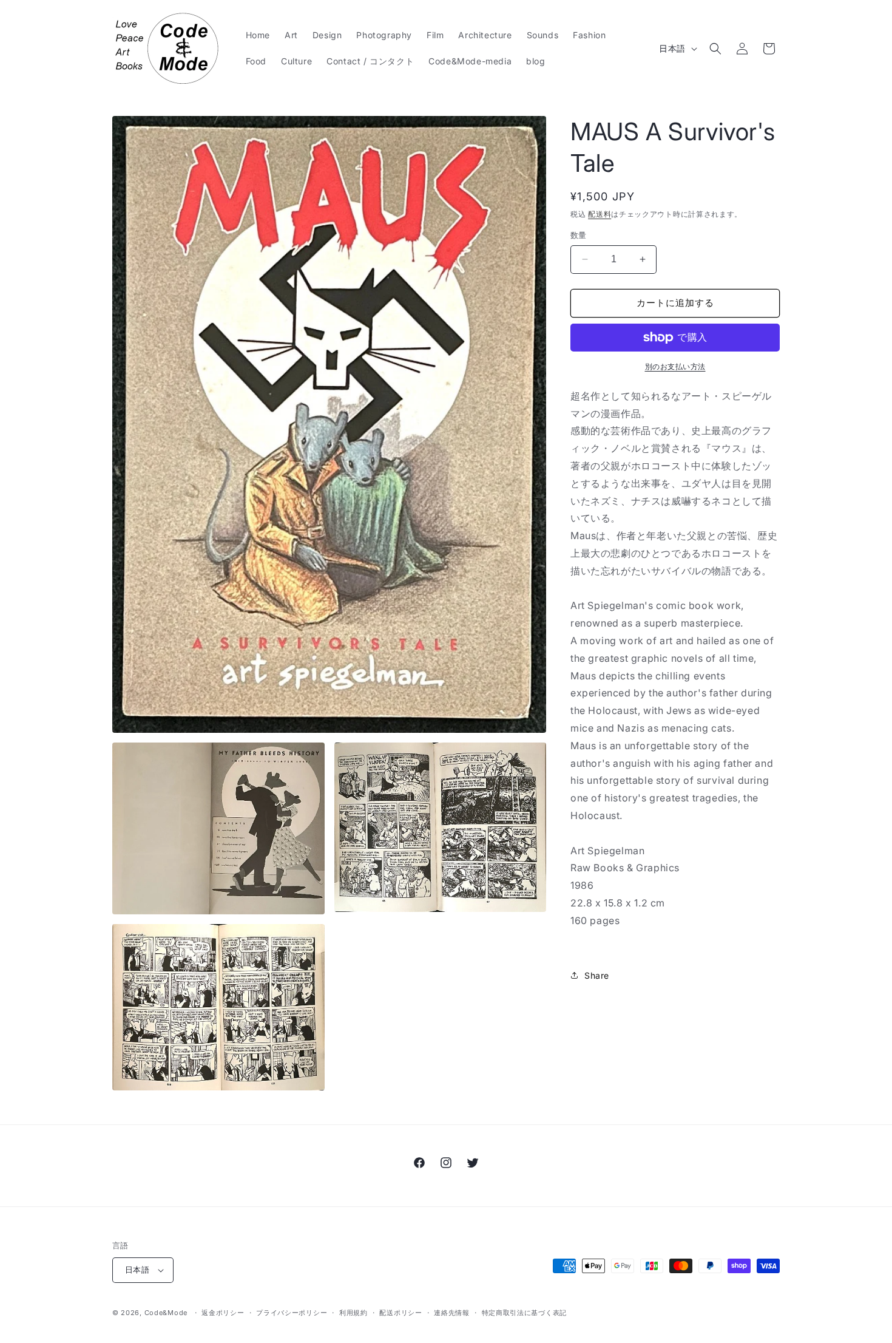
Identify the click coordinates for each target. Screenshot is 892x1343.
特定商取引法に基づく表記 (524, 1312)
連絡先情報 (452, 1312)
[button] (715, 48)
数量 (578, 235)
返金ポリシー (222, 1312)
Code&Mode (166, 1312)
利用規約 (353, 1312)
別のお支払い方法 (675, 366)
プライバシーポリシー (291, 1312)
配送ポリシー (400, 1312)
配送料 (599, 214)
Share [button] (596, 975)
